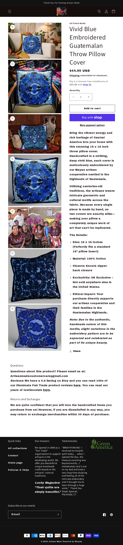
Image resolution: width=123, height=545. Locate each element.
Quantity (75, 90)
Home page (15, 463)
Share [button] (77, 351)
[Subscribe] (57, 514)
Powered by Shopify (72, 541)
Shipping (75, 75)
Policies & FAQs (18, 470)
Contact (13, 455)
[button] (9, 11)
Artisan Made (55, 541)
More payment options (92, 125)
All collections (17, 448)
